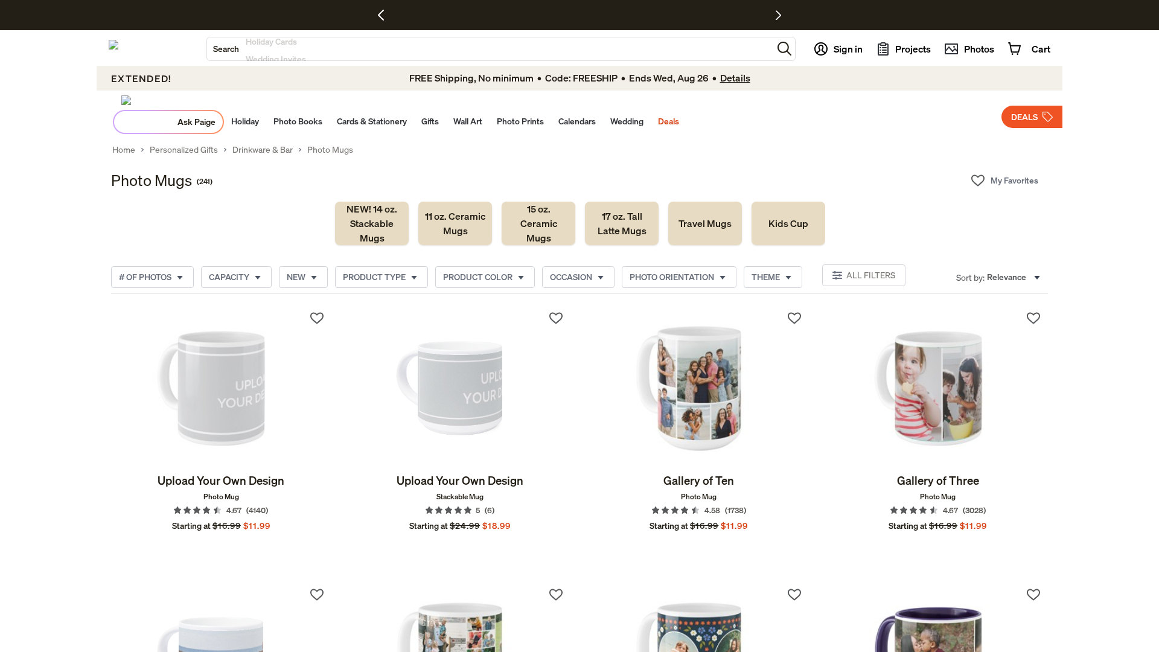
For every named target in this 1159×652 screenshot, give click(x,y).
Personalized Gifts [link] (184, 149)
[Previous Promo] (385, 15)
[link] (372, 223)
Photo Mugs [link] (330, 149)
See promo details (685, 15)
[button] (784, 48)
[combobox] (490, 48)
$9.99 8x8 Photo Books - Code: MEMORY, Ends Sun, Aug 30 (546, 15)
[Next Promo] (778, 15)
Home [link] (123, 149)
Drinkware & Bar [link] (262, 149)
